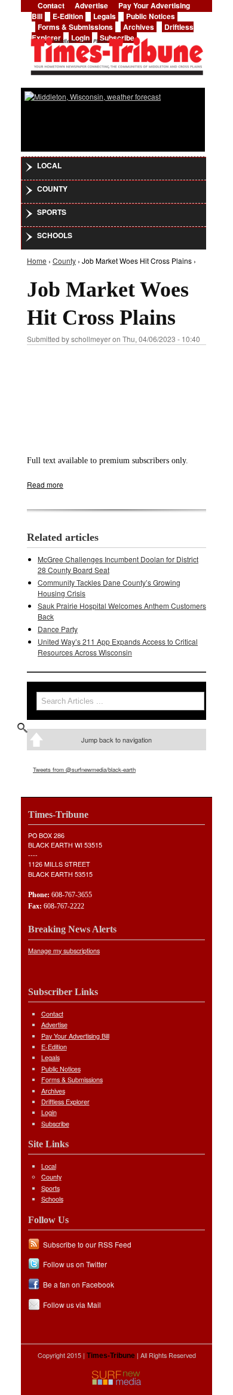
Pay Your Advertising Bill (75, 1035)
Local (49, 165)
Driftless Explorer (65, 1101)
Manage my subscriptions (64, 950)
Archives (138, 26)
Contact (52, 1013)
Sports (51, 212)
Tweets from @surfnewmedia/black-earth (84, 769)
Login (49, 1112)
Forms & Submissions (75, 26)
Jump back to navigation (116, 739)
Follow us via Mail (72, 1304)
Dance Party (58, 629)
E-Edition (68, 16)
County (52, 188)
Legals (104, 16)
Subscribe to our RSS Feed (87, 1244)
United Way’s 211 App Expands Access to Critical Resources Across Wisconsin (118, 646)
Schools (54, 235)
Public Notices (150, 16)
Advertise (54, 1024)
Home (37, 260)
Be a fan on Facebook (78, 1284)
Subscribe (55, 1123)
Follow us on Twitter (75, 1264)
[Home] (116, 52)
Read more (45, 484)
